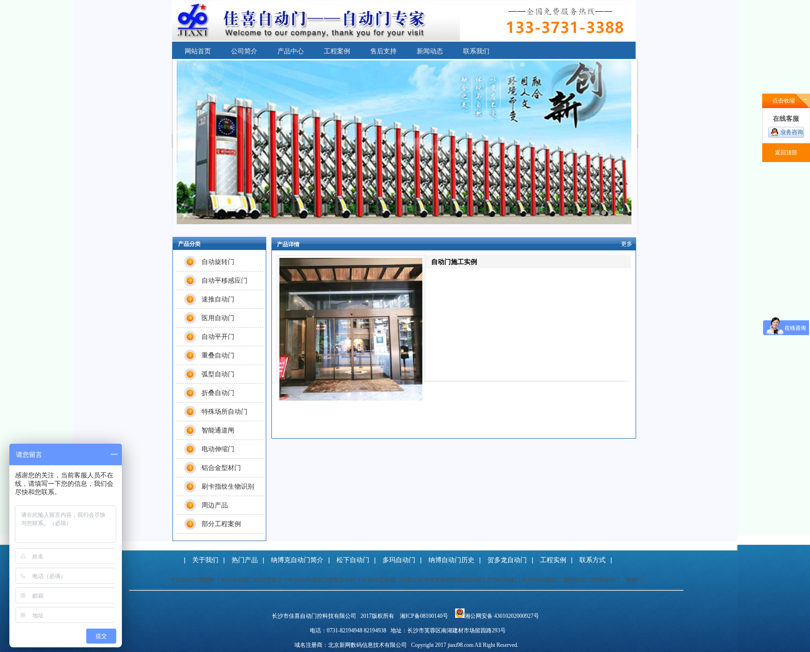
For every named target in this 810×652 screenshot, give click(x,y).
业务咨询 (791, 132)
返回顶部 (786, 152)
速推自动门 (218, 299)
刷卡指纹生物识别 (228, 486)
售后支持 (383, 51)
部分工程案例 (221, 523)
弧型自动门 (218, 374)
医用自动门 (218, 318)
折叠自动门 (218, 392)
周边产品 (215, 505)
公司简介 (244, 51)
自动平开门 (218, 336)
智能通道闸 (218, 430)
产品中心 (291, 51)
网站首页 (198, 51)
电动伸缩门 (218, 449)
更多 (626, 244)
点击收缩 (783, 100)
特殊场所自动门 (225, 411)
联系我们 (476, 51)
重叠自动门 (218, 355)
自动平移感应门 (225, 280)
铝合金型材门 (221, 467)
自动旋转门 (218, 261)
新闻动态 (430, 51)
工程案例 (337, 51)
